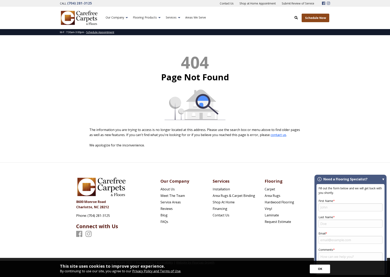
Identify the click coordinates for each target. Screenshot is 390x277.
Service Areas (170, 202)
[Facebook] (323, 3)
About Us (167, 189)
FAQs (164, 221)
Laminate (272, 215)
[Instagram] (328, 3)
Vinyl (268, 208)
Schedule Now (315, 18)
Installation (221, 189)
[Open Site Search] (296, 17)
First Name (325, 201)
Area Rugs (272, 195)
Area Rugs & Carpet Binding (234, 195)
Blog (164, 215)
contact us (278, 135)
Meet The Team (172, 195)
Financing (220, 208)
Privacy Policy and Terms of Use (156, 271)
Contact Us (221, 215)
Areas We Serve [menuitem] (195, 17)
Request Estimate (278, 221)
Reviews (166, 208)
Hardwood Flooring (279, 202)
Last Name (325, 217)
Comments (325, 250)
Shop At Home (224, 202)
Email (322, 233)
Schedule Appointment (100, 32)
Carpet (270, 189)
